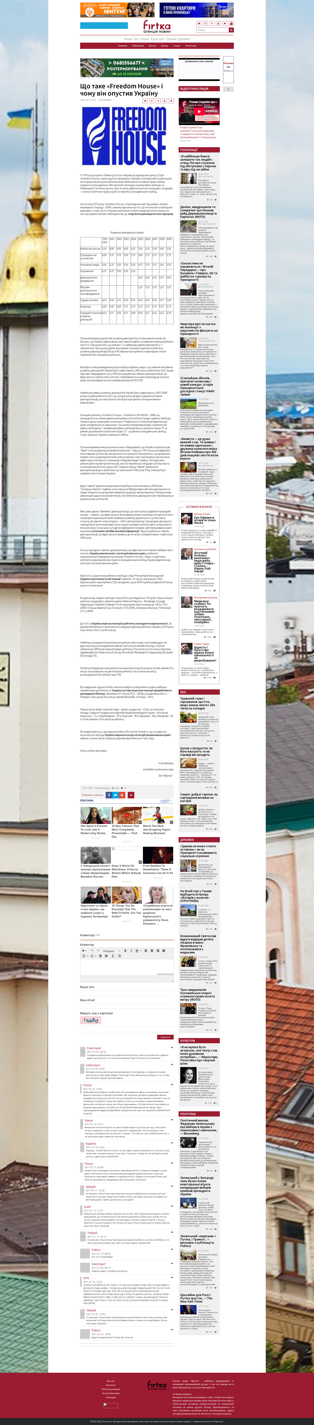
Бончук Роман (202, 513)
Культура (157, 39)
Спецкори (111, 1397)
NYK (86, 1278)
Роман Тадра (201, 643)
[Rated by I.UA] (111, 1405)
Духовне (184, 39)
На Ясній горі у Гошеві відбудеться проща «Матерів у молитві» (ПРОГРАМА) (196, 896)
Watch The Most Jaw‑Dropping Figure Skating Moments (156, 829)
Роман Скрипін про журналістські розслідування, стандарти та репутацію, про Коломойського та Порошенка (198, 132)
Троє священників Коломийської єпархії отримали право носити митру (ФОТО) (197, 994)
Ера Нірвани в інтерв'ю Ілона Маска (205, 520)
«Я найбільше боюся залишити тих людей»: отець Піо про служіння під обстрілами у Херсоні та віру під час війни (198, 162)
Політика (190, 45)
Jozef (87, 1207)
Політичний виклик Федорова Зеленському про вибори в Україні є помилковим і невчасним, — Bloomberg (198, 1126)
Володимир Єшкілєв (205, 597)
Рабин (96, 1250)
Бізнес (164, 45)
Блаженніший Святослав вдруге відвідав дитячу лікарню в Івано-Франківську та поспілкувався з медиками (198, 944)
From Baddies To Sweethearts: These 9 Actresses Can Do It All (158, 869)
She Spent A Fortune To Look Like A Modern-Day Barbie (94, 829)
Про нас (111, 1380)
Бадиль (91, 1143)
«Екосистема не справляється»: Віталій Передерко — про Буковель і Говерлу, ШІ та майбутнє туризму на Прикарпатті (198, 271)
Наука (144, 39)
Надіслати (165, 1037)
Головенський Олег (205, 549)
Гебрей (91, 1187)
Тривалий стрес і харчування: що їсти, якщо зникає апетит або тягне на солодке (197, 703)
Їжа (136, 39)
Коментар (87, 945)
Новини (122, 45)
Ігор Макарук (102, 788)
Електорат (94, 1048)
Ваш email (87, 1000)
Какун (89, 1120)
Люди (128, 39)
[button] (84, 951)
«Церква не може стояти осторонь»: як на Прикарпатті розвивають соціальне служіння (198, 851)
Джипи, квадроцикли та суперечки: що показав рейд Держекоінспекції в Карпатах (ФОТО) (198, 212)
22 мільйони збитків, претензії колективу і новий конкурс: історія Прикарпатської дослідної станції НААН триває (197, 386)
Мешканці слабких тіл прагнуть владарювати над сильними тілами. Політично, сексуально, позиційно (204, 611)
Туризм (171, 39)
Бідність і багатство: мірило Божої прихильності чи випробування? (205, 654)
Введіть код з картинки (96, 1013)
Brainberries (95, 838)
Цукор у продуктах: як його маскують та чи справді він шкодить (196, 751)
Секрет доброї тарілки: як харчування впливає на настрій (199, 797)
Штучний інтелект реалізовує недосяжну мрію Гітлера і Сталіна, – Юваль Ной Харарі (204, 562)
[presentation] (84, 951)
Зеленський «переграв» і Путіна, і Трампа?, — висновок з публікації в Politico (198, 1241)
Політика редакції (111, 1389)
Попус (87, 1085)
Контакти (111, 1385)
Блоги (152, 45)
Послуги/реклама (111, 1393)
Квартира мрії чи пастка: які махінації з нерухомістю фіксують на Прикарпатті (199, 329)
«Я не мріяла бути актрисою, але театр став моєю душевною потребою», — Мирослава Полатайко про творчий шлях (199, 1055)
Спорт (177, 45)
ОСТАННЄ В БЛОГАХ (199, 507)
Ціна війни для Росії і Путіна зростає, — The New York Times (196, 1298)
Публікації (138, 45)
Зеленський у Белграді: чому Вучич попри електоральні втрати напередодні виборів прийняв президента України (197, 1186)
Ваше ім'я (87, 987)
